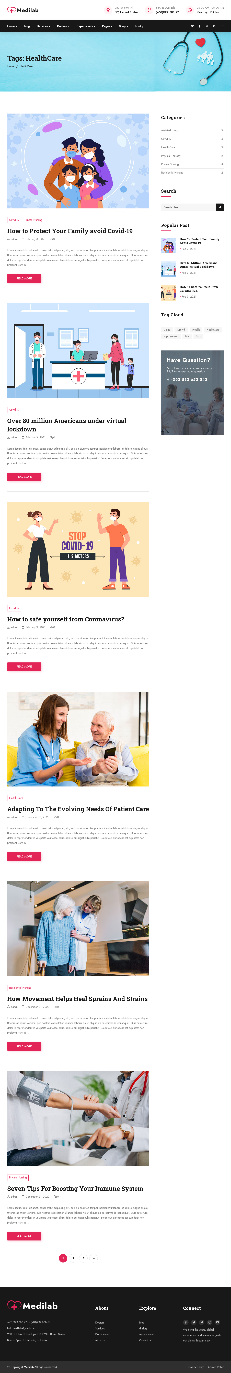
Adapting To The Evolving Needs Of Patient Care (78, 809)
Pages (106, 26)
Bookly (139, 26)
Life (187, 336)
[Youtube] (217, 1322)
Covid (167, 330)
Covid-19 (14, 220)
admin (14, 239)
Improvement (171, 336)
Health (196, 330)
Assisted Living (169, 130)
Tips (198, 336)
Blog (27, 26)
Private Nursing (33, 220)
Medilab (29, 1367)
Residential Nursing (20, 988)
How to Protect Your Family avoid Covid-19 (70, 231)
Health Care (16, 798)
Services (42, 26)
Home (11, 26)
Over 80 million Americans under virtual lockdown (198, 264)
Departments (84, 26)
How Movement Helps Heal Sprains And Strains (77, 999)
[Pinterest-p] (201, 1322)
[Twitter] (194, 1322)
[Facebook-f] (186, 1322)
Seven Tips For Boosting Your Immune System (75, 1188)
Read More (24, 278)
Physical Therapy (170, 156)
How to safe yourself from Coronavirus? (65, 619)
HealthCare (213, 330)
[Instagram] (209, 1322)
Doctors (62, 26)
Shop (122, 26)
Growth (181, 330)
